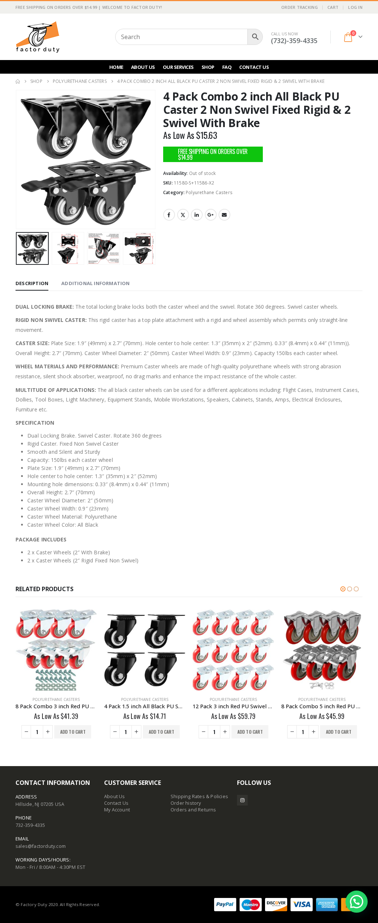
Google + (211, 215)
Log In (355, 7)
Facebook (169, 215)
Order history (186, 803)
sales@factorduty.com (41, 846)
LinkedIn (197, 215)
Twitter (183, 215)
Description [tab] (32, 283)
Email (224, 215)
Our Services (178, 67)
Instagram (242, 800)
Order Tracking (299, 7)
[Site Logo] (38, 37)
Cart (333, 7)
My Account (117, 810)
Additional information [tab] (95, 283)
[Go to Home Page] (18, 81)
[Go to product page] (56, 650)
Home (116, 67)
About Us (143, 67)
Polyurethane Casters (209, 192)
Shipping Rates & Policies (199, 796)
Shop (208, 67)
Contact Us (254, 67)
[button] (17, 159)
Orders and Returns (193, 810)
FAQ (227, 67)
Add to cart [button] (73, 732)
